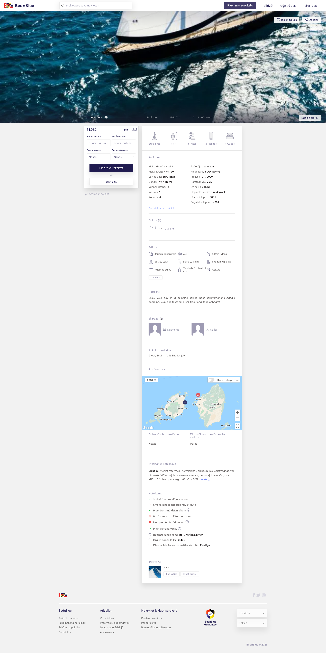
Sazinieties (171, 574)
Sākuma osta (94, 150)
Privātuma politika (69, 627)
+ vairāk (155, 277)
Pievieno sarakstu (151, 618)
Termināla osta (120, 150)
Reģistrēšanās (94, 136)
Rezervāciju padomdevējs (115, 622)
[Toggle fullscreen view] (237, 426)
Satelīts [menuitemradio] (151, 379)
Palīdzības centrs (68, 618)
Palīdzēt (267, 6)
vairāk (204, 479)
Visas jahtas (107, 618)
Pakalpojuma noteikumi (72, 622)
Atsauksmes (107, 632)
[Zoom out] (237, 418)
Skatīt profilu (189, 574)
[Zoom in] (237, 412)
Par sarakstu (148, 622)
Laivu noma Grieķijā (111, 627)
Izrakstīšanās (119, 136)
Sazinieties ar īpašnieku (162, 208)
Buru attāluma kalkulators (156, 627)
